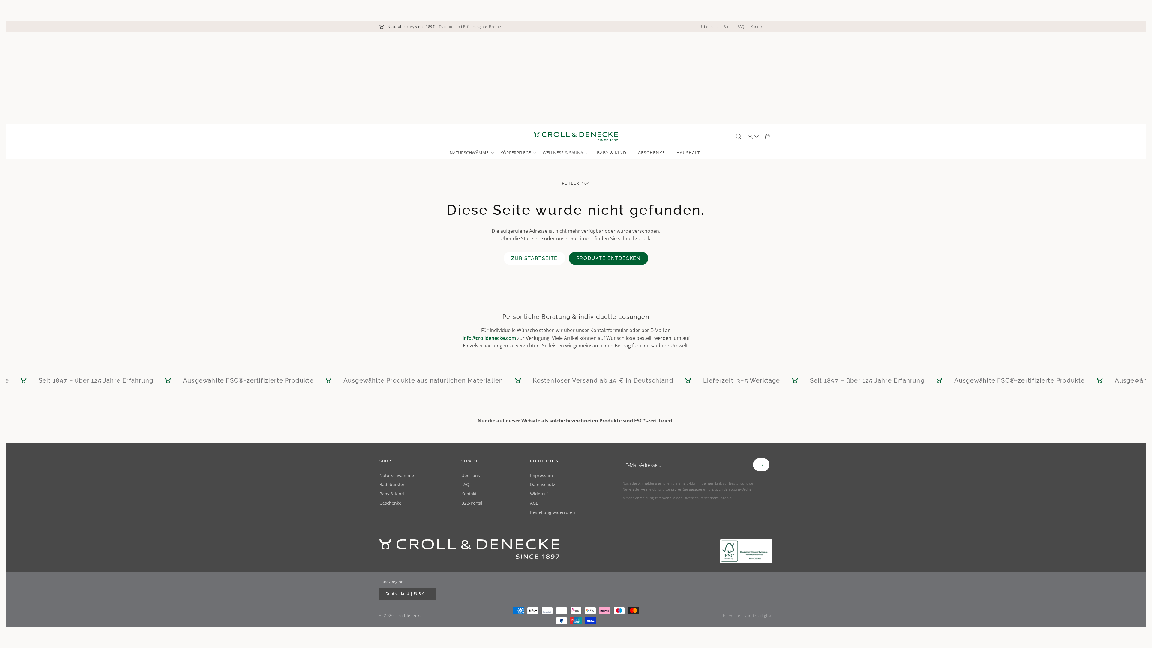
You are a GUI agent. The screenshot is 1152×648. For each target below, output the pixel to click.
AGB (534, 503)
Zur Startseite (534, 258)
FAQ (465, 484)
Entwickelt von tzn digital (747, 615)
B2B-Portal (471, 503)
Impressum (541, 475)
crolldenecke (409, 615)
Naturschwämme (397, 475)
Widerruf (539, 493)
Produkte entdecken (608, 258)
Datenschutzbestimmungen (706, 497)
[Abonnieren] (761, 464)
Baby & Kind (392, 493)
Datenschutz (542, 484)
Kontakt (469, 493)
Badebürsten (393, 484)
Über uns (470, 475)
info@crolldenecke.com (489, 338)
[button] (471, 152)
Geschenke (390, 503)
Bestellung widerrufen (552, 512)
